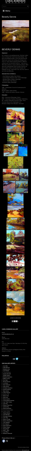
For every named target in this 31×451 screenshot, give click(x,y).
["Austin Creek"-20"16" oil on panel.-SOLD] (15, 126)
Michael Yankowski (7, 433)
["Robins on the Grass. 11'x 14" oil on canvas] (15, 162)
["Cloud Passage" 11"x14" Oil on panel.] (15, 211)
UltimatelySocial (25, 450)
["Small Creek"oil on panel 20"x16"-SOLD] (15, 285)
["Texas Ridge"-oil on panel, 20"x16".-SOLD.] (15, 248)
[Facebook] (14, 358)
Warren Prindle (6, 419)
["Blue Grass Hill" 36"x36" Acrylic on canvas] (9, 187)
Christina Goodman (7, 388)
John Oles (5, 417)
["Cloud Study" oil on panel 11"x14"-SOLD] (15, 297)
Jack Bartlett (6, 370)
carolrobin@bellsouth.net (8, 334)
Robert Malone (6, 413)
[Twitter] (17, 358)
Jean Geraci (6, 386)
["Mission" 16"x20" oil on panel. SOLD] (15, 236)
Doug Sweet (6, 428)
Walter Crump (6, 378)
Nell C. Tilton (6, 430)
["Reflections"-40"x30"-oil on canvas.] (22, 150)
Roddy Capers (6, 375)
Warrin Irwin (6, 395)
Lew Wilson (6, 431)
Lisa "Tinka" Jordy (7, 402)
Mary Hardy (6, 391)
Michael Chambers (7, 377)
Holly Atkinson (6, 367)
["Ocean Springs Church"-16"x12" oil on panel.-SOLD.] (15, 260)
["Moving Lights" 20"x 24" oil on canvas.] (11, 150)
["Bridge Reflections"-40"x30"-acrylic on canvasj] (15, 199)
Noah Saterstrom (7, 425)
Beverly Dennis (6, 381)
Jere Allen (5, 366)
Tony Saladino (6, 422)
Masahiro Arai (6, 369)
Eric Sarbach (6, 424)
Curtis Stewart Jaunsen (8, 400)
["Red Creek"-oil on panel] (15, 273)
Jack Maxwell (6, 414)
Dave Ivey (5, 397)
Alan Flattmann (6, 384)
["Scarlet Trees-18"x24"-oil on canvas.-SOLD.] (11, 175)
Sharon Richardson (7, 420)
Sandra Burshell (7, 373)
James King (6, 406)
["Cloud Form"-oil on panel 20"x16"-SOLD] (15, 224)
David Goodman (7, 389)
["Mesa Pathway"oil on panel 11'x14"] (15, 309)
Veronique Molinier (7, 416)
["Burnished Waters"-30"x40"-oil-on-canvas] (15, 138)
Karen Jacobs (6, 398)
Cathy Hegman (6, 392)
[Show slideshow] (15, 318)
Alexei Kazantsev (7, 408)
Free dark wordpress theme (23, 447)
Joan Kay (5, 403)
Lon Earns (5, 383)
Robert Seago (6, 427)
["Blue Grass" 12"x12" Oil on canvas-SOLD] (22, 187)
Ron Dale (5, 380)
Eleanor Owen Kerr (7, 405)
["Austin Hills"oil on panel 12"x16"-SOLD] (15, 114)
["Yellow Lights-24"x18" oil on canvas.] (23, 175)
